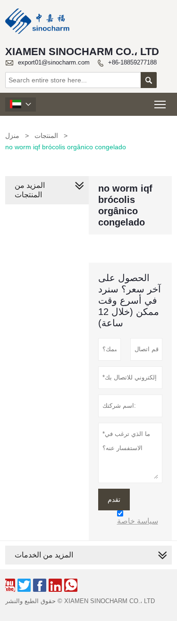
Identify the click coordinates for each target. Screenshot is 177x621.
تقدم (114, 499)
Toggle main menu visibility (160, 104)
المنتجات (46, 135)
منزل (12, 135)
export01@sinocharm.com (54, 62)
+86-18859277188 (132, 62)
